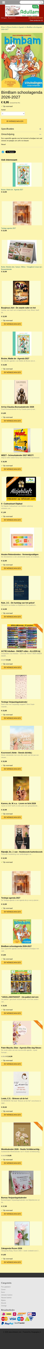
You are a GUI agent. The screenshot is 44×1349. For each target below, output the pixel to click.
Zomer (3, 1289)
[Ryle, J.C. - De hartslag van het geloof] (21, 588)
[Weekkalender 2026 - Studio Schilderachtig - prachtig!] (22, 1134)
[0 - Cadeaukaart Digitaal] (21, 489)
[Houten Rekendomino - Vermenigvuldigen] (22, 540)
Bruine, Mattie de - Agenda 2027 (12, 190)
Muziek (3, 1303)
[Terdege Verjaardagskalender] (21, 687)
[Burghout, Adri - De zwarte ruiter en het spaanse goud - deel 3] (21, 293)
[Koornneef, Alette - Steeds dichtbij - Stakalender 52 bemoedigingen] (22, 738)
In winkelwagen (15, 121)
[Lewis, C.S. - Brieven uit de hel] (21, 1084)
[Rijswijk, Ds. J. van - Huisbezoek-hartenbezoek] (22, 837)
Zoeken (40, 2)
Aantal (3, 110)
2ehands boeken (6, 1295)
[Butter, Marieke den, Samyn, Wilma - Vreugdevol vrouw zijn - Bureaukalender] (22, 252)
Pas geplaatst (6, 1287)
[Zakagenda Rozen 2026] (22, 1233)
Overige (3, 1306)
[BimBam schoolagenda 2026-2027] (22, 931)
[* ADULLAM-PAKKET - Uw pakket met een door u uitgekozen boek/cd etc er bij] (21, 982)
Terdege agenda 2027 (8, 228)
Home (3, 27)
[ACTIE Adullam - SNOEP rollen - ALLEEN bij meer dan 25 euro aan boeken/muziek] (22, 636)
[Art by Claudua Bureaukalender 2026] (21, 392)
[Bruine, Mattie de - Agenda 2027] (22, 175)
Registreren (11, 18)
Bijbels (3, 1300)
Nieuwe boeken (12, 27)
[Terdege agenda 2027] (22, 213)
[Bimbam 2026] (22, 60)
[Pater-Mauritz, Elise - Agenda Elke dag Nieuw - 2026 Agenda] (22, 1033)
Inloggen (4, 18)
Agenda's (22, 27)
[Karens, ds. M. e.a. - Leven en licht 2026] (21, 789)
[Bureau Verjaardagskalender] (21, 1183)
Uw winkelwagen (35, 18)
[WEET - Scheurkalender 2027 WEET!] (22, 440)
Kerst (3, 1292)
